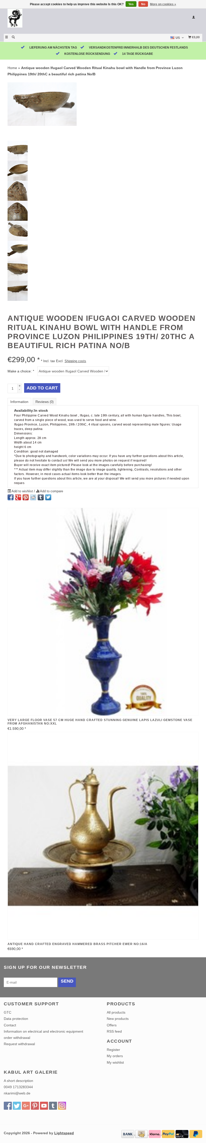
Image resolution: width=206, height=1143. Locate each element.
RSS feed (114, 1031)
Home (12, 68)
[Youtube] (44, 1106)
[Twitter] (17, 1106)
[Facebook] (8, 1106)
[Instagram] (62, 1106)
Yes (131, 4)
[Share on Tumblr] (41, 497)
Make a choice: (21, 371)
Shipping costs (75, 361)
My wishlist (115, 1062)
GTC (7, 1012)
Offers (112, 1025)
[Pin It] (26, 497)
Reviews (44, 402)
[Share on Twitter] (48, 497)
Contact (10, 1025)
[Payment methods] (128, 1133)
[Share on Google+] (18, 497)
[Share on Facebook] (11, 497)
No (143, 4)
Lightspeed (64, 1133)
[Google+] (26, 1106)
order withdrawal (17, 1038)
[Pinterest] (35, 1106)
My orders (115, 1056)
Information (19, 402)
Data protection (16, 1019)
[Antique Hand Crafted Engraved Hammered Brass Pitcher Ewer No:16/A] (103, 836)
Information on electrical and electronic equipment (43, 1031)
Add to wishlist (22, 491)
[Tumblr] (53, 1106)
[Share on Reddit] (33, 497)
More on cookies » (163, 4)
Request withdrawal (19, 1044)
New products (118, 1019)
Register (113, 1050)
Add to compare (51, 491)
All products (116, 1012)
